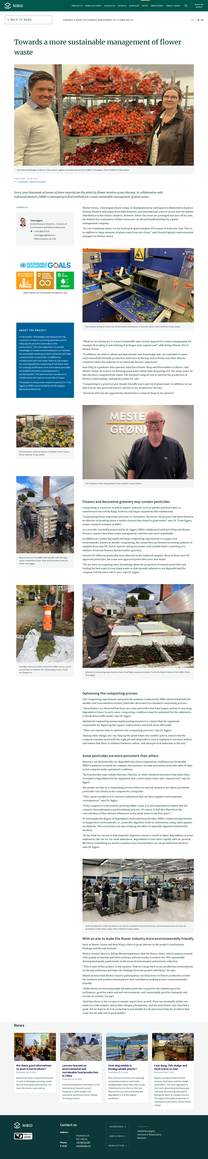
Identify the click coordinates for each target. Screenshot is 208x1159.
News (145, 5)
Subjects (109, 5)
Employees (157, 5)
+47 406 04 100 (83, 1142)
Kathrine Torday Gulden (32, 181)
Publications (93, 5)
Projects (77, 5)
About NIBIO (173, 5)
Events (122, 5)
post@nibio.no (83, 1145)
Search (186, 6)
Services (134, 5)
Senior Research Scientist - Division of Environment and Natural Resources (48, 224)
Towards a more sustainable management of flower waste (98, 20)
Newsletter (117, 1146)
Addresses (116, 1127)
